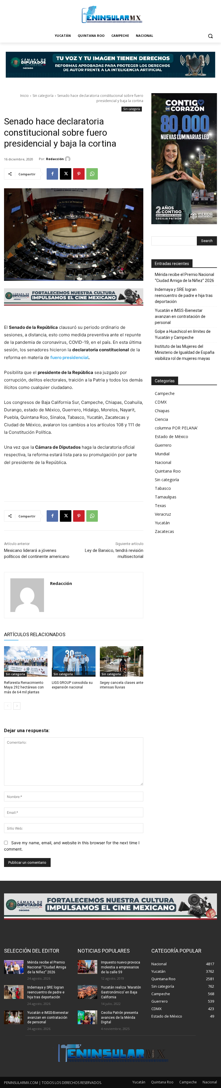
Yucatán (162, 522)
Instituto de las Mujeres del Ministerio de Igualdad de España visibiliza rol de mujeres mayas (184, 352)
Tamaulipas (165, 497)
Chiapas (162, 410)
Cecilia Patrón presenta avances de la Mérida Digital (119, 1017)
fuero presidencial (69, 357)
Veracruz (163, 514)
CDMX (161, 402)
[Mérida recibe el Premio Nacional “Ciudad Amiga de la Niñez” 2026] (14, 967)
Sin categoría (43, 95)
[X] (65, 174)
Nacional (163, 462)
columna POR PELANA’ (176, 428)
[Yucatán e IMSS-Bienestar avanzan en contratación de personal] (14, 1017)
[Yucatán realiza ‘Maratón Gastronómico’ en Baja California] (87, 992)
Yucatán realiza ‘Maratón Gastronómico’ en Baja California (121, 992)
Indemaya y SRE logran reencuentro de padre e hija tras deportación (184, 295)
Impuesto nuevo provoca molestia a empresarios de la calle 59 (120, 967)
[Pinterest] (79, 174)
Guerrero (163, 445)
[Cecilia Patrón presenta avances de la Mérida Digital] (87, 1017)
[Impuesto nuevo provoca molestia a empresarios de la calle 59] (87, 967)
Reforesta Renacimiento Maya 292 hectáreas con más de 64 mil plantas (24, 687)
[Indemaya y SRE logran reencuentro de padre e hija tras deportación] (14, 992)
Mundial (162, 453)
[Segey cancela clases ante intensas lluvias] (121, 661)
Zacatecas (164, 531)
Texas (160, 505)
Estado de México (171, 436)
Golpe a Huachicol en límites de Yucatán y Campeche (183, 334)
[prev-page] (7, 706)
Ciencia (161, 419)
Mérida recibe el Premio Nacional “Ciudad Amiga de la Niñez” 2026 (184, 277)
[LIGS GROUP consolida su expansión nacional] (73, 661)
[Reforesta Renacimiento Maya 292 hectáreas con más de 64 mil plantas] (25, 661)
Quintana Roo (168, 471)
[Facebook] (52, 174)
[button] (210, 36)
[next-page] (16, 706)
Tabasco (163, 488)
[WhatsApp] (92, 174)
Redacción (55, 159)
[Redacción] (68, 159)
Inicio (24, 95)
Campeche (165, 393)
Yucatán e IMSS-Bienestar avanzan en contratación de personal (180, 316)
